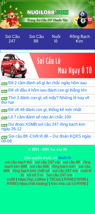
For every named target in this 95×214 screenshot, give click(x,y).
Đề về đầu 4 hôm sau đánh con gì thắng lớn (47, 90)
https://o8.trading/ (34, 183)
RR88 (68, 179)
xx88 (11, 179)
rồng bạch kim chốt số (31, 170)
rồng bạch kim (63, 166)
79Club (55, 179)
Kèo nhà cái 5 (62, 183)
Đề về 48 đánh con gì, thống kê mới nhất (44, 110)
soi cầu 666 (39, 166)
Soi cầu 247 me (59, 175)
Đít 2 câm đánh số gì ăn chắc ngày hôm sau (47, 83)
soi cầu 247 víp (47, 162)
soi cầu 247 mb (65, 170)
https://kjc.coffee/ (32, 179)
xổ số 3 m (35, 175)
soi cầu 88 (71, 162)
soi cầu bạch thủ (18, 162)
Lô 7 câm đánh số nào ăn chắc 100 (39, 117)
